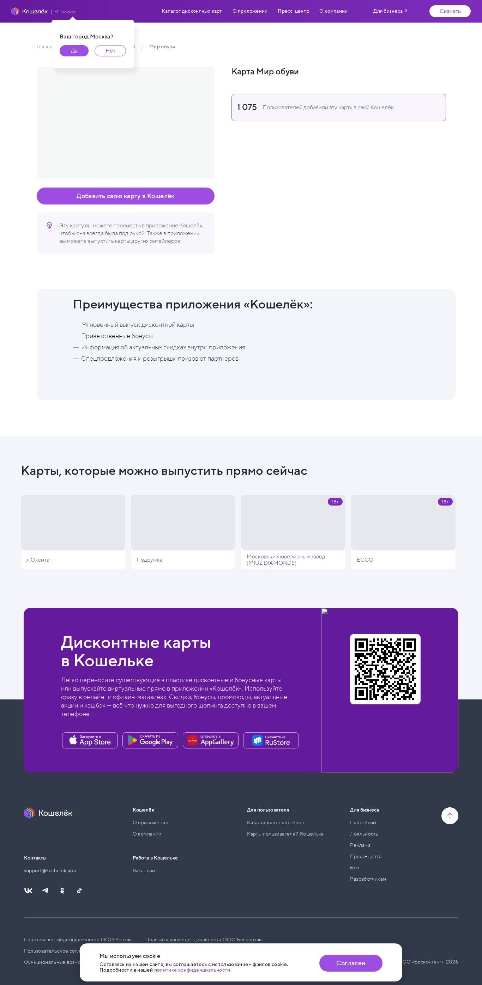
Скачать (450, 11)
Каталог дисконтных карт (192, 11)
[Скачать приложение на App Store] (90, 740)
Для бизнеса (388, 11)
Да (74, 51)
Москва (68, 12)
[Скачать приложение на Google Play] (150, 740)
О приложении (250, 11)
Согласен (350, 963)
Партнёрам (363, 822)
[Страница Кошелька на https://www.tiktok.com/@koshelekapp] (79, 891)
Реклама (360, 845)
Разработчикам (368, 879)
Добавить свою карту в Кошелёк (125, 196)
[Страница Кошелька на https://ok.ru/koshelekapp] (62, 891)
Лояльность (364, 834)
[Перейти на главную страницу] (29, 11)
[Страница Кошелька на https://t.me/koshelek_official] (45, 891)
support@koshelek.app (50, 870)
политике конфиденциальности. (193, 970)
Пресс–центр (365, 856)
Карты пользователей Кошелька (285, 834)
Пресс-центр (293, 11)
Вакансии (144, 870)
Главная (46, 46)
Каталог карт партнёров (275, 822)
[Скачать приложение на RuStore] (271, 740)
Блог (356, 867)
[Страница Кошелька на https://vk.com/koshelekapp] (28, 891)
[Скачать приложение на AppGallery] (211, 740)
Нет (110, 51)
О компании (333, 11)
